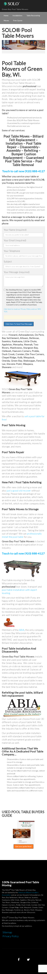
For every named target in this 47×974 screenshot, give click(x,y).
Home (6, 15)
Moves (6, 20)
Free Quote (17, 20)
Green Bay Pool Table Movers (15, 9)
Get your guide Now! (23, 846)
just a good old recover (19, 490)
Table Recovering (33, 15)
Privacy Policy (11, 936)
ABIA (21, 629)
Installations (17, 15)
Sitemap (7, 932)
